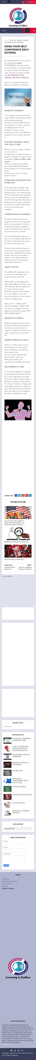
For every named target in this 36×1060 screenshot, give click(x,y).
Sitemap (5, 886)
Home (6, 40)
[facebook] (25, 2)
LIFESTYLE (13, 40)
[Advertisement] (12, 654)
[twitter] (28, 2)
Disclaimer (5, 879)
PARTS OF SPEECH (19, 787)
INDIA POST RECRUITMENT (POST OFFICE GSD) (20, 780)
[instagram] (30, 2)
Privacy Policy (7, 884)
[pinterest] (33, 2)
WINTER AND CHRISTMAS (14, 559)
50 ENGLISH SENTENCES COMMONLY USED (21, 739)
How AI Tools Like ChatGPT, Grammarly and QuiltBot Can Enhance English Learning (14, 522)
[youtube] (23, 2)
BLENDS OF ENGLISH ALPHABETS (20, 764)
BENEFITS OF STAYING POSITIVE (16, 542)
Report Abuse (8, 888)
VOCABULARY (17, 771)
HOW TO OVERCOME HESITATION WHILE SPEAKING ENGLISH (20, 748)
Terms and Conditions (9, 881)
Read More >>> (7, 1044)
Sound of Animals (18, 803)
